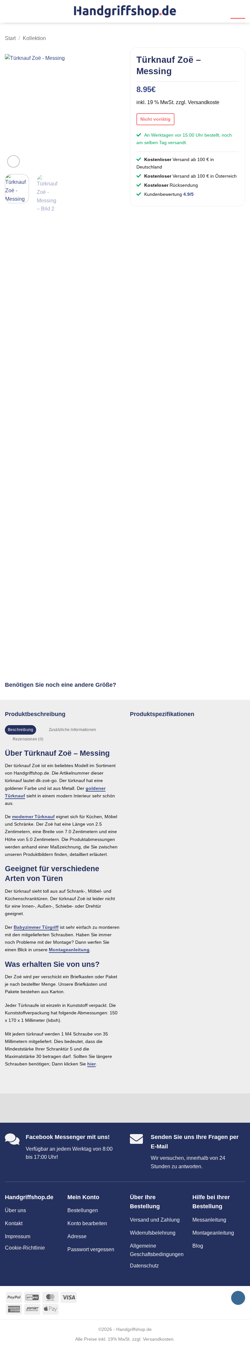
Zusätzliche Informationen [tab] (72, 730)
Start (10, 38)
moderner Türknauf (33, 816)
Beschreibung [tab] (21, 730)
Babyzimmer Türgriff (36, 927)
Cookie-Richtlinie (25, 1248)
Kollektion (34, 38)
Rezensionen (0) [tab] (28, 739)
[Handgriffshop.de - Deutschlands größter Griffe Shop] (125, 11)
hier (91, 1063)
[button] (9, 11)
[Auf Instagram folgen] (238, 1298)
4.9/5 (188, 194)
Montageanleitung (69, 949)
